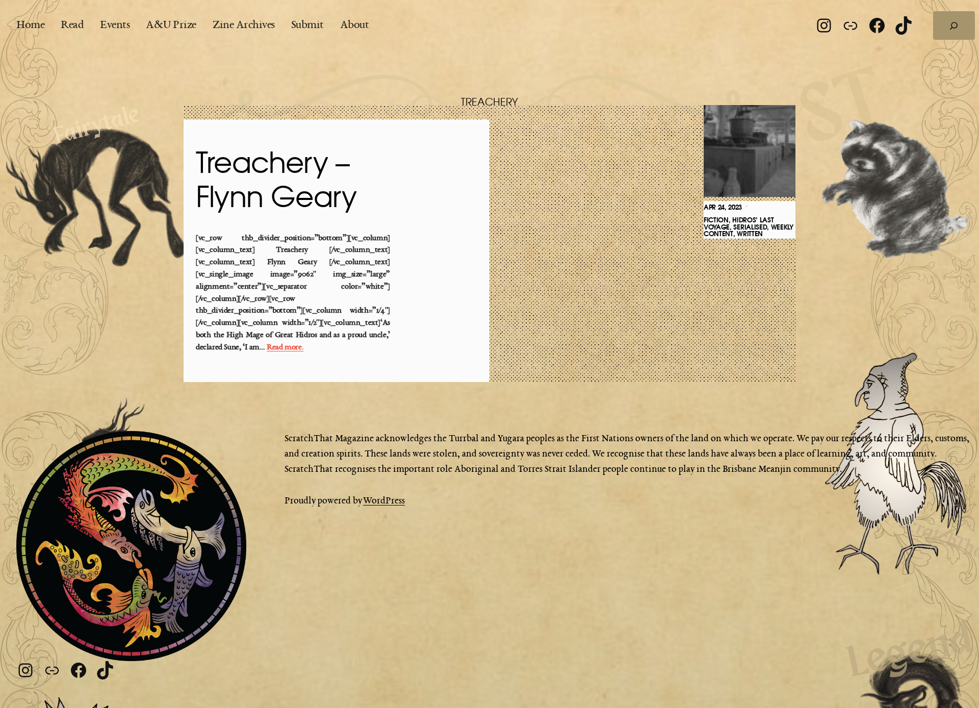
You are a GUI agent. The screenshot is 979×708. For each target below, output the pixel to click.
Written (750, 234)
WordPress (384, 501)
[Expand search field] (954, 25)
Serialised (750, 227)
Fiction (716, 220)
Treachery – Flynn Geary (276, 181)
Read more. (285, 347)
